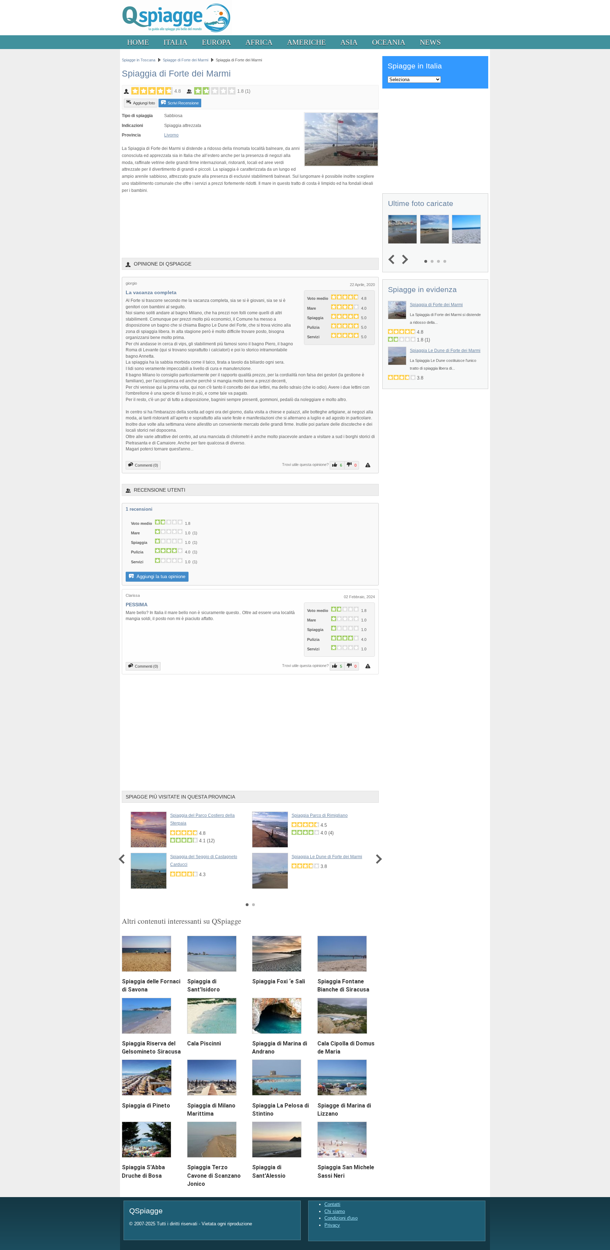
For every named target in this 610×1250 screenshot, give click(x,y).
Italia (175, 42)
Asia (349, 42)
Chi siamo (334, 1211)
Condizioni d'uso (341, 1218)
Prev (123, 859)
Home (138, 42)
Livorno (171, 135)
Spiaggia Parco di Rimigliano (320, 815)
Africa (259, 42)
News (430, 42)
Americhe (306, 42)
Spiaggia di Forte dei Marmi (436, 304)
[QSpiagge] (176, 33)
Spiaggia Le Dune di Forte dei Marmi (327, 856)
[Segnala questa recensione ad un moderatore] (369, 465)
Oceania (388, 42)
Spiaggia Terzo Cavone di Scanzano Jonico (214, 1175)
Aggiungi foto (144, 103)
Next (377, 859)
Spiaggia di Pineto (146, 1105)
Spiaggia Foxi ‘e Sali (278, 981)
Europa (216, 42)
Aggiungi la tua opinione (160, 576)
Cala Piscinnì (204, 1043)
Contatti (332, 1204)
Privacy (332, 1225)
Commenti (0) (146, 465)
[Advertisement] (250, 225)
